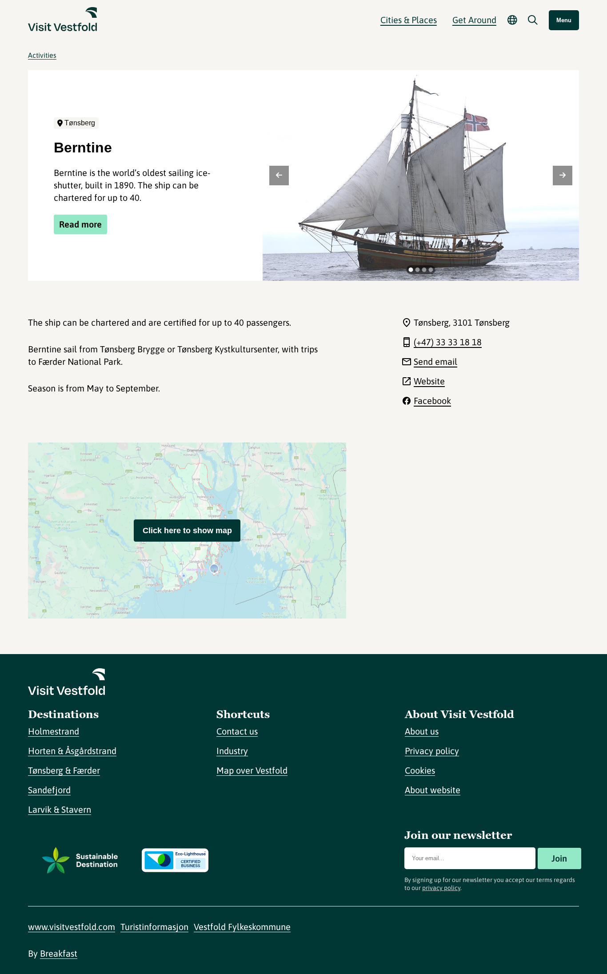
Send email (435, 361)
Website (429, 381)
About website (432, 790)
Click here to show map (187, 530)
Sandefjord (49, 790)
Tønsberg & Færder (64, 770)
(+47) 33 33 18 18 (448, 342)
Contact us (237, 731)
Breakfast (58, 953)
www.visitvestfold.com (71, 927)
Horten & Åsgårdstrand (72, 751)
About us (422, 731)
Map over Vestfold (252, 770)
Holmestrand (53, 731)
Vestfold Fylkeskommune (242, 927)
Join (559, 858)
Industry (232, 751)
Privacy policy (432, 751)
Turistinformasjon (154, 927)
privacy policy (441, 887)
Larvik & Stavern (59, 809)
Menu (563, 20)
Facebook (432, 400)
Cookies (420, 770)
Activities (42, 55)
